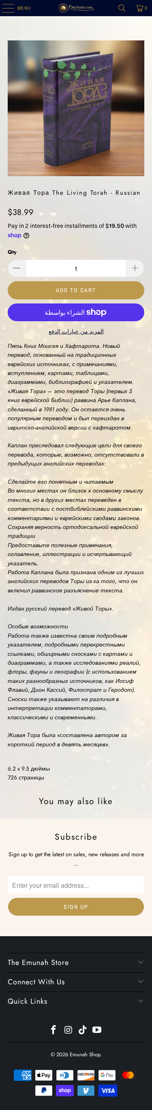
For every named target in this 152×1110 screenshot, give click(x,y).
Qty (12, 252)
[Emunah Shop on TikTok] (83, 1030)
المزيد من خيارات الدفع (76, 331)
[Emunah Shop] (76, 8)
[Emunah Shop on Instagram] (68, 1030)
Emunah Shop (85, 1054)
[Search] (122, 8)
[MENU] (4, 8)
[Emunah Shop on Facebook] (54, 1030)
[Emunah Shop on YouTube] (97, 1030)
